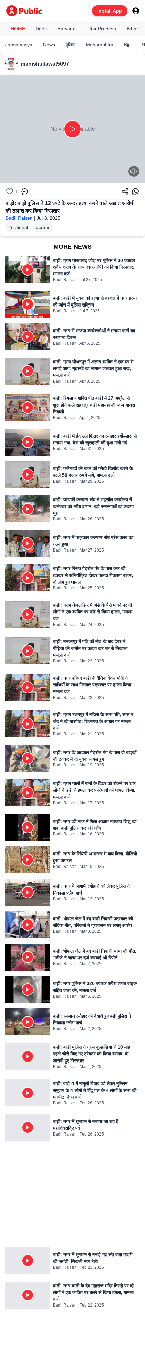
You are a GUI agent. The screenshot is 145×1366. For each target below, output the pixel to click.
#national (18, 227)
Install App (109, 11)
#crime (43, 227)
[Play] (72, 129)
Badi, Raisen (19, 218)
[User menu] (136, 11)
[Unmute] (133, 171)
